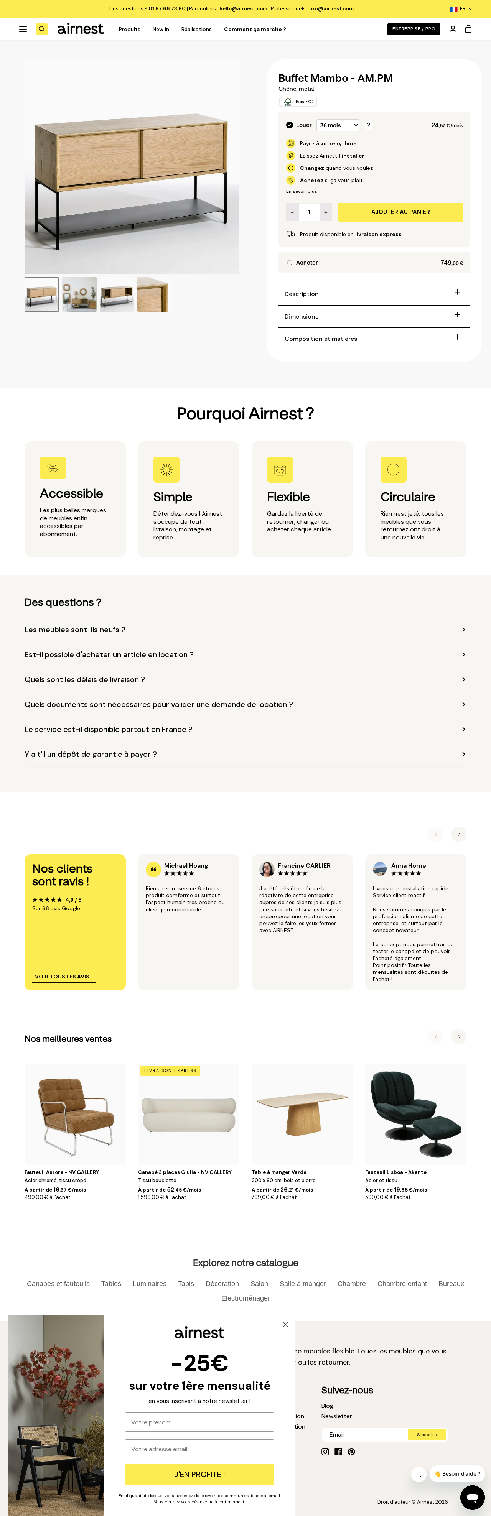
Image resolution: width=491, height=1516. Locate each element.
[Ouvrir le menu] (23, 29)
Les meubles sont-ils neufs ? (75, 630)
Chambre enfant (402, 1283)
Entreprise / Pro (413, 29)
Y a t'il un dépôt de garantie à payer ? (91, 754)
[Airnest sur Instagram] (325, 1451)
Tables (111, 1283)
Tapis (186, 1283)
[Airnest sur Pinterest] (351, 1451)
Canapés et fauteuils (58, 1283)
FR (463, 8)
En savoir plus (301, 191)
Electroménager (245, 1298)
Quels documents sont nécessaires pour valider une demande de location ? (159, 704)
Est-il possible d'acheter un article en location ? (109, 654)
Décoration (222, 1283)
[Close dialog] (285, 1324)
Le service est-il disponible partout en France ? (109, 729)
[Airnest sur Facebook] (338, 1451)
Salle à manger (303, 1283)
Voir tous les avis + (64, 976)
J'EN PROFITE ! (199, 1474)
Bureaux (451, 1283)
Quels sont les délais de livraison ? (85, 679)
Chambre (352, 1283)
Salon (259, 1283)
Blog (327, 1406)
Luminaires (149, 1283)
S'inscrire (427, 1435)
